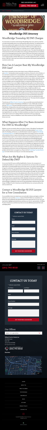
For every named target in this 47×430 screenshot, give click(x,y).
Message (14, 239)
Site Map (23, 402)
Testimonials (23, 392)
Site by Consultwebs (23, 424)
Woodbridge (8, 10)
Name (13, 219)
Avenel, (36, 130)
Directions (7, 352)
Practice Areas (23, 388)
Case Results (23, 395)
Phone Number (16, 232)
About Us (23, 385)
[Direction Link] (23, 357)
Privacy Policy (23, 406)
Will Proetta (9, 105)
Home (3, 10)
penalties (6, 73)
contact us (17, 197)
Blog (23, 399)
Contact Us (23, 409)
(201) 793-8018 (10, 267)
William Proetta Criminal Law (17, 102)
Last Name (27, 287)
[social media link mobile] (38, 267)
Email (13, 225)
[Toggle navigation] (42, 4)
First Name (11, 287)
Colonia (40, 130)
